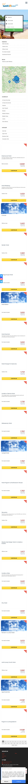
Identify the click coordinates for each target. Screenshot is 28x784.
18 (22, 743)
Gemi (3, 757)
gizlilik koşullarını (20, 776)
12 (5, 743)
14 (11, 743)
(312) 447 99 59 (6, 763)
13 (8, 743)
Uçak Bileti (4, 756)
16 (17, 743)
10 (25, 741)
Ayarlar (6, 781)
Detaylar (14, 170)
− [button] (3, 70)
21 (15, 745)
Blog (16, 753)
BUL (14, 30)
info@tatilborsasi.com (7, 761)
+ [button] (3, 68)
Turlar (3, 754)
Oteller (3, 753)
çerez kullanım (13, 776)
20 (12, 745)
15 (14, 743)
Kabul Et (19, 781)
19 (25, 743)
